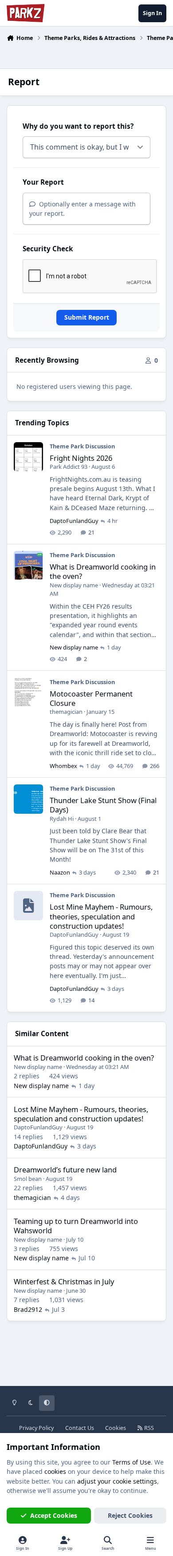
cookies (55, 1471)
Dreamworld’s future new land (65, 1169)
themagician (66, 712)
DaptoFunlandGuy (74, 521)
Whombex (63, 766)
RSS (148, 1428)
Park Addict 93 (68, 467)
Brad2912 (28, 1309)
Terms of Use (131, 1462)
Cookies (115, 1428)
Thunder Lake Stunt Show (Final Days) (103, 805)
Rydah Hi (62, 819)
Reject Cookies (130, 1515)
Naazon (60, 872)
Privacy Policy (36, 1428)
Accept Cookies (53, 1515)
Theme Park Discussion (82, 446)
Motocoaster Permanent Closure (91, 698)
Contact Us (79, 1428)
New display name (74, 585)
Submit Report (86, 317)
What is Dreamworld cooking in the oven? (103, 571)
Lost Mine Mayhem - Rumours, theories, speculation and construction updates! (101, 916)
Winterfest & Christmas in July (64, 1281)
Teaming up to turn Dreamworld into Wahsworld (76, 1225)
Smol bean (28, 1179)
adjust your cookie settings (117, 1481)
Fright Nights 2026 (81, 458)
